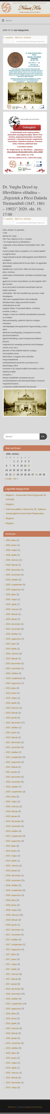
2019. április (11, 860)
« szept (8, 478)
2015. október (12, 1048)
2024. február (12, 658)
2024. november (13, 629)
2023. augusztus (13, 683)
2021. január (11, 772)
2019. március (12, 865)
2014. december (13, 1082)
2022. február (12, 737)
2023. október (12, 673)
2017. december (13, 929)
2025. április (11, 604)
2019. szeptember (14, 836)
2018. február (12, 920)
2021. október (12, 752)
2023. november (13, 668)
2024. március (12, 653)
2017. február (12, 979)
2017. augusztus (13, 949)
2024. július (11, 644)
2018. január (11, 925)
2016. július (11, 1013)
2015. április (11, 1068)
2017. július (11, 954)
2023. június (11, 693)
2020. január (11, 816)
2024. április (11, 648)
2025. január (11, 619)
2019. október (12, 831)
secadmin (9, 37)
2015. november (13, 1043)
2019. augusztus (13, 841)
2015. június (11, 1058)
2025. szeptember (14, 584)
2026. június (11, 545)
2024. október (12, 634)
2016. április (11, 1023)
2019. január (11, 870)
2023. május (11, 698)
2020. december (13, 777)
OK (42, 436)
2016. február (12, 1033)
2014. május (11, 1087)
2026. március (12, 560)
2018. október (12, 885)
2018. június (11, 905)
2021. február (12, 767)
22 (14, 474)
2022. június (11, 732)
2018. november (13, 880)
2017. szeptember (14, 944)
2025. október (12, 579)
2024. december (13, 624)
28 (36, 474)
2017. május (11, 964)
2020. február (12, 811)
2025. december (13, 570)
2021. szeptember (14, 757)
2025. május (11, 599)
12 (29, 465)
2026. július (11, 540)
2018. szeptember (14, 890)
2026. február (12, 565)
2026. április (11, 555)
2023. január (11, 717)
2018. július (11, 900)
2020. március (12, 806)
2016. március (12, 1028)
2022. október (12, 727)
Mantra (29, 1107)
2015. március (12, 1072)
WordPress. (38, 1107)
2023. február (12, 713)
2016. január (11, 1038)
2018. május (11, 910)
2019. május (11, 856)
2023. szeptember (14, 678)
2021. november (13, 747)
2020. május (11, 801)
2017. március (12, 974)
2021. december (13, 742)
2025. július (11, 594)
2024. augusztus (13, 639)
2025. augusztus (13, 589)
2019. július (11, 846)
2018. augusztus (13, 895)
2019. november (13, 826)
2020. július (11, 796)
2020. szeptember (14, 791)
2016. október (12, 999)
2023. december (13, 663)
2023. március (12, 708)
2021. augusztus (13, 762)
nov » (15, 478)
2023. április (11, 703)
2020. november (13, 782)
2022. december (13, 722)
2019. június (11, 851)
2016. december (13, 989)
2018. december (13, 875)
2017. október (12, 939)
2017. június (11, 959)
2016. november (13, 994)
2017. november (13, 934)
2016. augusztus (13, 1008)
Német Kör (12, 1107)
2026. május (11, 550)
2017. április (11, 969)
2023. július (11, 688)
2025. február (12, 614)
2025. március (12, 609)
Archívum (27, 37)
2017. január (11, 984)
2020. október (12, 786)
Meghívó (10, 504)
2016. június (11, 1018)
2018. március (12, 915)
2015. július (11, 1053)
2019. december (13, 821)
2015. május (11, 1063)
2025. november (13, 574)
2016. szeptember (14, 1003)
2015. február (12, 1077)
